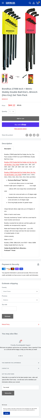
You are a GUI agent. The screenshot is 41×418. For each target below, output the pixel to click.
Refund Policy (6, 324)
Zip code (4, 304)
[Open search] (30, 3)
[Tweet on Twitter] (34, 135)
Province (4, 296)
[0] (37, 3)
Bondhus (5, 99)
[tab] (7, 148)
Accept (6, 413)
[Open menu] (3, 3)
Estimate (7, 316)
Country (4, 287)
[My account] (34, 3)
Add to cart (20, 118)
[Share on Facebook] (27, 135)
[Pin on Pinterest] (30, 135)
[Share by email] (37, 135)
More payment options (20, 128)
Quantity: (4, 111)
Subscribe (8, 393)
